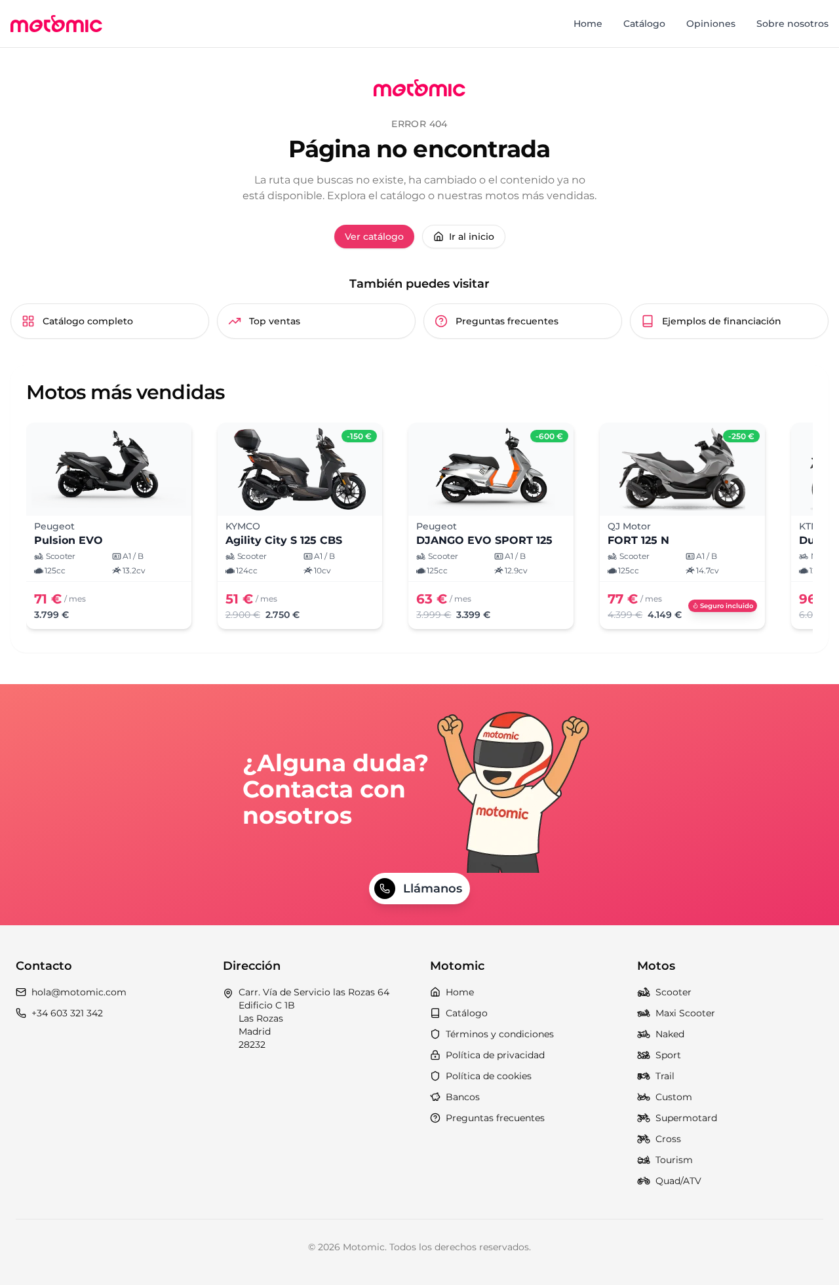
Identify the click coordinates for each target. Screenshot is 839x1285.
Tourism (674, 1160)
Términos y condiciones (500, 1034)
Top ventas (274, 321)
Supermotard (686, 1118)
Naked (669, 1034)
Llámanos (432, 888)
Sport (668, 1055)
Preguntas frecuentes (507, 321)
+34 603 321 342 (67, 1013)
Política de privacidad (495, 1055)
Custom (673, 1097)
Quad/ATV (678, 1181)
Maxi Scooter (685, 1013)
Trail (664, 1076)
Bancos (463, 1097)
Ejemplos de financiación (721, 321)
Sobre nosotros (792, 23)
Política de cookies (489, 1076)
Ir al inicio (471, 236)
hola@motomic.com (79, 992)
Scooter (673, 992)
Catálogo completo (88, 321)
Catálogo (644, 23)
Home (588, 23)
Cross (668, 1139)
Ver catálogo (374, 236)
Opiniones (710, 23)
